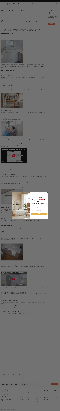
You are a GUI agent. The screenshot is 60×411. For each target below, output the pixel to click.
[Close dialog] (47, 192)
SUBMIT (39, 213)
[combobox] (39, 207)
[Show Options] (46, 207)
